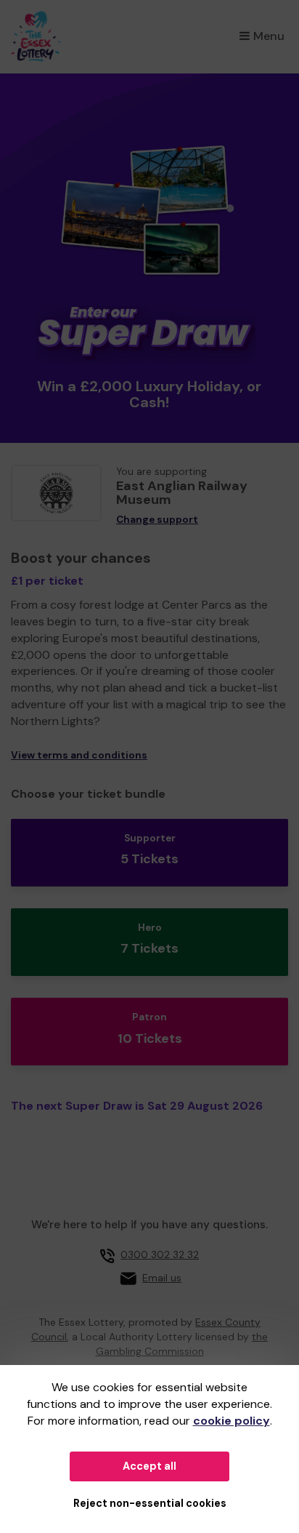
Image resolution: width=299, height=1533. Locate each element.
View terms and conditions (79, 755)
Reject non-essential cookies (149, 1503)
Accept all (149, 1466)
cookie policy (231, 1420)
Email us (161, 1277)
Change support (157, 519)
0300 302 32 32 (159, 1254)
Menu (268, 36)
